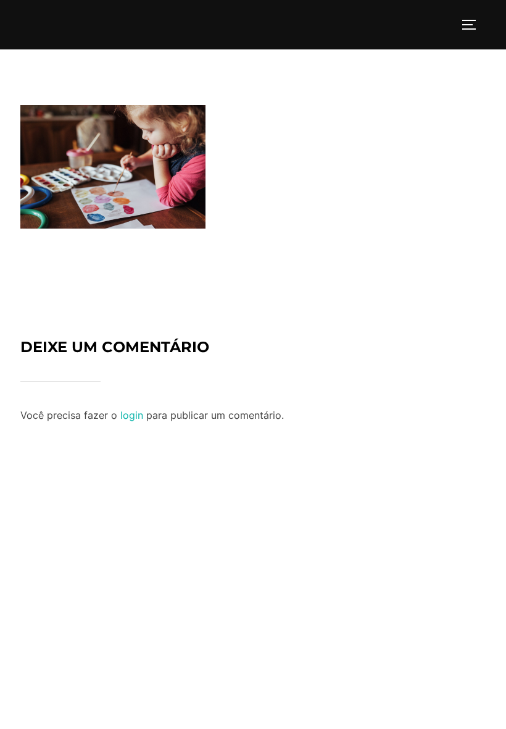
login (131, 415)
